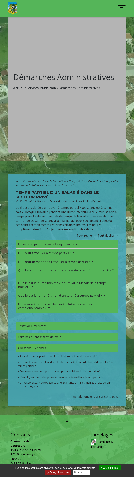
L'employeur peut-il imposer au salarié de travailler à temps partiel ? (61, 377)
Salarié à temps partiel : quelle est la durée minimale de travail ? (58, 356)
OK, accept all (110, 467)
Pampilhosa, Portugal (102, 444)
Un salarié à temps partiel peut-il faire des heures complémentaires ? (55, 306)
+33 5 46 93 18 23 (21, 462)
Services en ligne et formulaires (38, 337)
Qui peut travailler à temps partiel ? (45, 253)
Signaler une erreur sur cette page (95, 397)
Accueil (18, 88)
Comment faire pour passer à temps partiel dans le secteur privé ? (60, 371)
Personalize (81, 472)
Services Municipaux (41, 88)
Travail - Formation (54, 181)
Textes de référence (30, 326)
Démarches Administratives (79, 88)
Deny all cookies (59, 472)
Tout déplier (108, 235)
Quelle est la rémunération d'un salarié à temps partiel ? (60, 295)
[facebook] (67, 421)
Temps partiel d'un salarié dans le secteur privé (45, 185)
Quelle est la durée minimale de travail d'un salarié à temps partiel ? (62, 285)
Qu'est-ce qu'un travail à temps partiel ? (48, 244)
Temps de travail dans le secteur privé (92, 181)
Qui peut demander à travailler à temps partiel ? (54, 262)
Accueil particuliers (28, 181)
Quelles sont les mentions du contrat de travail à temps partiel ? (66, 270)
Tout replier (87, 235)
